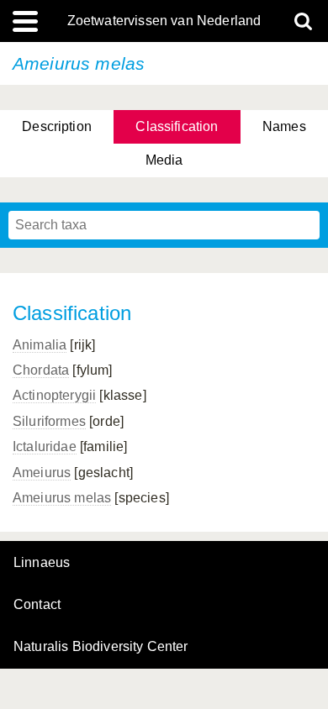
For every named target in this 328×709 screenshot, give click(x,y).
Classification (176, 126)
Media (164, 160)
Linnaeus (41, 563)
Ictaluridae (45, 446)
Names (284, 126)
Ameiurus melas (62, 498)
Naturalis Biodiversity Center (100, 647)
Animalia (39, 345)
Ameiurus (42, 472)
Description (57, 126)
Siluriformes (49, 421)
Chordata (41, 370)
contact (37, 604)
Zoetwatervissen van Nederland (164, 21)
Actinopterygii (54, 395)
